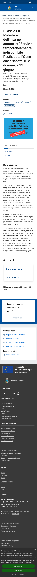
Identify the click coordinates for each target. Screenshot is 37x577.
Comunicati (4, 475)
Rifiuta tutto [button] (18, 570)
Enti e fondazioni (6, 411)
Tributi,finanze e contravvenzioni (11, 453)
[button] (18, 574)
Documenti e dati (6, 418)
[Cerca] (33, 8)
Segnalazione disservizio (8, 526)
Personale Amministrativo (9, 416)
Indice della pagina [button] (11, 145)
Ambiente (4, 455)
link (31, 562)
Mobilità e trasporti (7, 441)
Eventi (3, 489)
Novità (10, 16)
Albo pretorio (5, 543)
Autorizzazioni (5, 460)
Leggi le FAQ (5, 528)
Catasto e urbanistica (7, 438)
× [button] (35, 550)
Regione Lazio (7, 2)
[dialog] (18, 562)
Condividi (6, 95)
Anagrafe (24, 16)
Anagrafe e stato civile (8, 428)
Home (4, 16)
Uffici (2, 408)
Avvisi (3, 478)
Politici (3, 413)
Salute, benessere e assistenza (10, 458)
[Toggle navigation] (4, 8)
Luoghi (3, 487)
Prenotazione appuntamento (9, 523)
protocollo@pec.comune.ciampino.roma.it (16, 511)
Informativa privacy (7, 546)
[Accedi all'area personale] (30, 2)
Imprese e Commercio (7, 436)
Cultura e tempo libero (8, 431)
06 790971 (15, 514)
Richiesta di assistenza (8, 531)
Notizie (17, 16)
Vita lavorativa (5, 433)
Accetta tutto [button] (18, 566)
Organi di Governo (6, 403)
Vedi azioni (16, 95)
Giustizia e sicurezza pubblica (10, 450)
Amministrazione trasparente (10, 541)
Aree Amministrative (7, 406)
